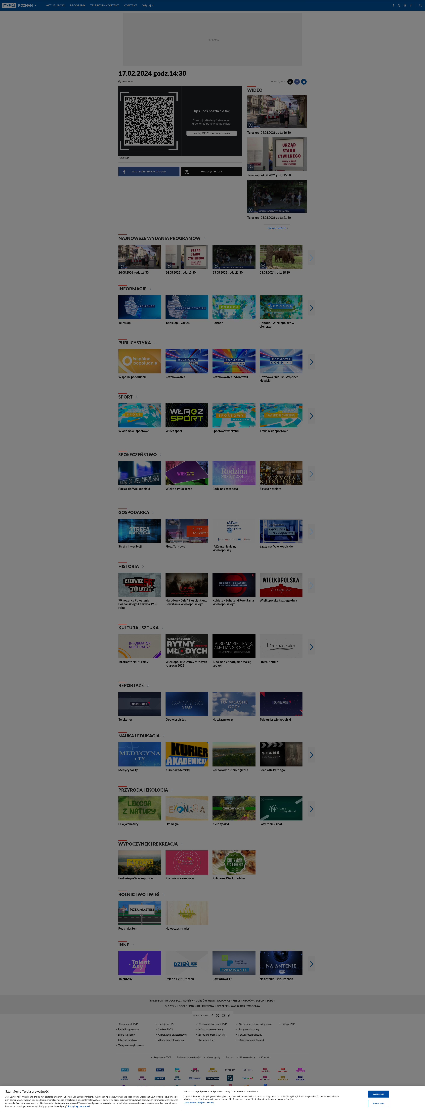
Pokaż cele (378, 1103)
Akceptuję (378, 1094)
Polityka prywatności (79, 1106)
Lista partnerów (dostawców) (199, 1102)
